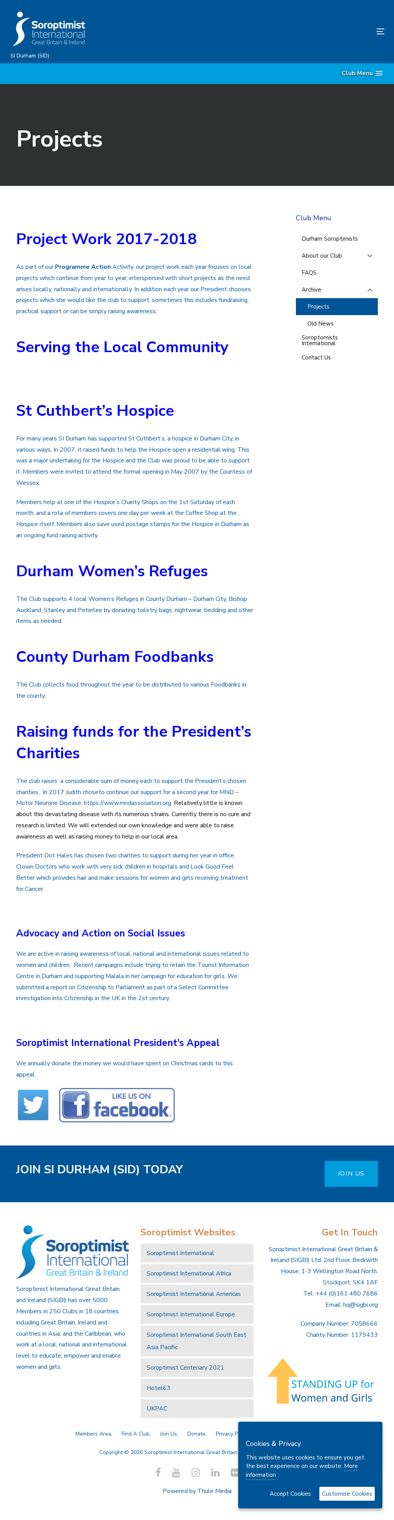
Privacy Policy (232, 1433)
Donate (196, 1433)
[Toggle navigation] (321, 31)
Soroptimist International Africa (189, 1273)
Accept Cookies (290, 1494)
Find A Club (136, 1433)
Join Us (168, 1433)
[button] (362, 73)
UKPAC (157, 1408)
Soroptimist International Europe (191, 1314)
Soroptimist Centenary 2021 (185, 1367)
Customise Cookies (347, 1494)
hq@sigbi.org (360, 1305)
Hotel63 (158, 1388)
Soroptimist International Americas (194, 1294)
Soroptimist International (180, 1253)
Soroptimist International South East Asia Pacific (196, 1341)
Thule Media (214, 1491)
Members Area (93, 1433)
